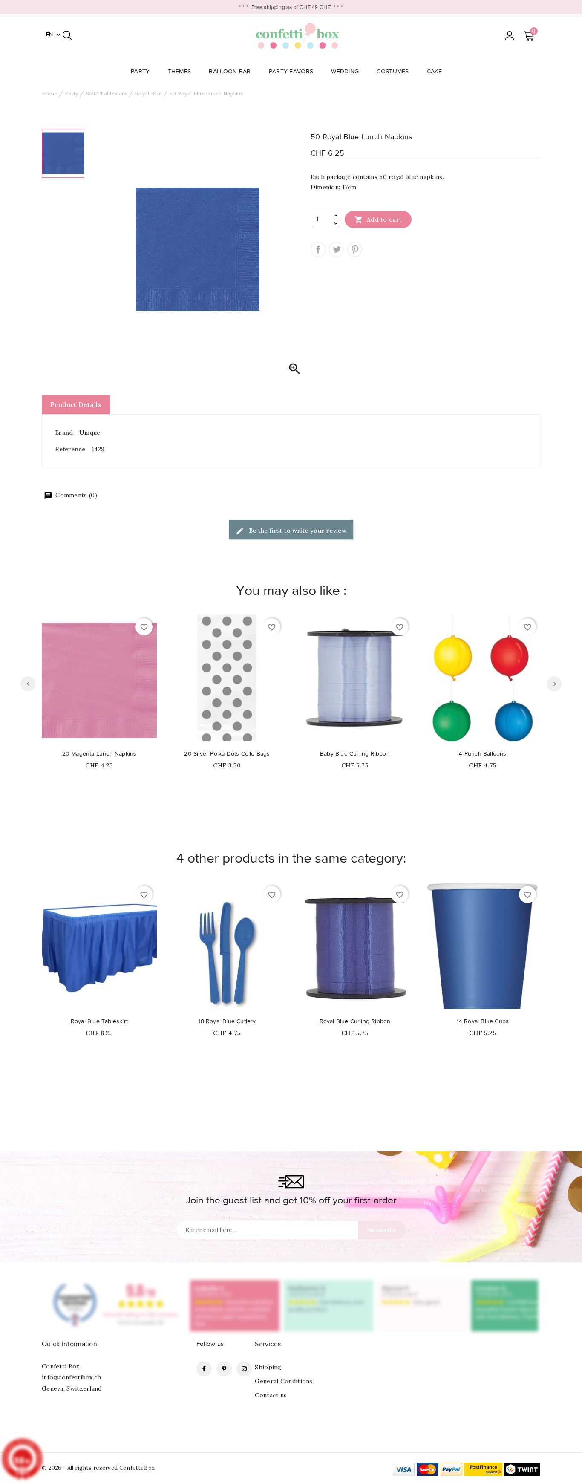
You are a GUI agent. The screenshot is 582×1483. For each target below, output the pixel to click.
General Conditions (283, 1381)
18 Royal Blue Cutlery (227, 1021)
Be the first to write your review (297, 530)
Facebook (204, 1368)
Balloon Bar (230, 71)
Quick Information (69, 1344)
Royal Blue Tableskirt (99, 1021)
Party (140, 71)
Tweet (336, 249)
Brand (64, 432)
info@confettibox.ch (71, 1377)
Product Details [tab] (75, 405)
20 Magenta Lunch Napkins (99, 754)
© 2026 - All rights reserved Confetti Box (98, 1467)
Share (318, 249)
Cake (434, 71)
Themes (179, 71)
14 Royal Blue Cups (483, 1021)
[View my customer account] (509, 35)
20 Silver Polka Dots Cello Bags (227, 754)
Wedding (345, 71)
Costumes (393, 71)
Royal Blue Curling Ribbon (355, 1021)
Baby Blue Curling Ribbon (355, 754)
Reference (70, 449)
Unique (90, 432)
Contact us (271, 1395)
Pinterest (355, 249)
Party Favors (291, 71)
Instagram (244, 1368)
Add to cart (378, 220)
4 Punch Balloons (482, 754)
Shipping (268, 1367)
